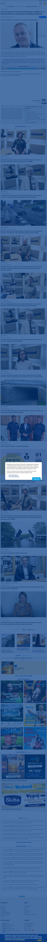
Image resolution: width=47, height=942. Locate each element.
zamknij (39, 940)
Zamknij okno (36, 478)
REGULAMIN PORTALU (13, 475)
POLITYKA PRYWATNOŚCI (14, 476)
